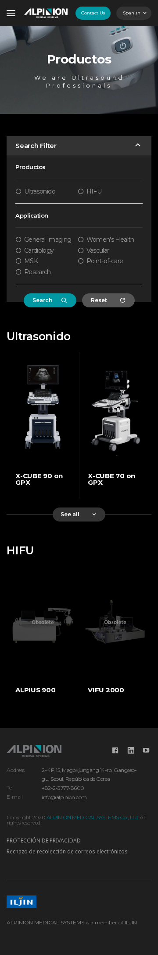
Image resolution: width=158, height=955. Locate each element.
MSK (31, 261)
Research (37, 272)
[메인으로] (46, 13)
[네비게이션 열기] (11, 13)
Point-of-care (104, 261)
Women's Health (110, 239)
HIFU (93, 191)
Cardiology (39, 250)
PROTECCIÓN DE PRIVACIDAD (44, 840)
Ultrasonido (39, 191)
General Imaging (47, 239)
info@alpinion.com (64, 797)
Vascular (97, 250)
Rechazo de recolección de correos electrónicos (67, 851)
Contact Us (93, 13)
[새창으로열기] (115, 750)
